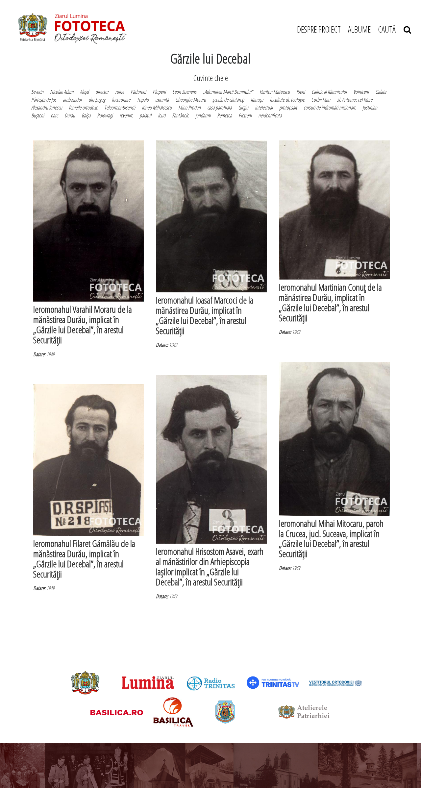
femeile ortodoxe (83, 107)
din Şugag (96, 99)
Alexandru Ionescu (46, 107)
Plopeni (159, 91)
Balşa (86, 115)
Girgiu (243, 107)
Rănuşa (257, 99)
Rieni (300, 91)
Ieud (161, 115)
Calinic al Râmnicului (329, 91)
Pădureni (138, 91)
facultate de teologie (287, 99)
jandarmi (202, 115)
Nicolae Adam (61, 91)
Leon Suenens (184, 91)
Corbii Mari (320, 99)
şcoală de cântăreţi (228, 99)
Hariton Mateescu (275, 91)
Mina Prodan (189, 107)
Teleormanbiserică (119, 107)
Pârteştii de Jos (43, 99)
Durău (69, 115)
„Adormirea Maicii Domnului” (228, 91)
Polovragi (105, 115)
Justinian (369, 107)
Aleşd (84, 91)
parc (54, 115)
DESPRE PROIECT (319, 29)
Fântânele (180, 115)
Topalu (143, 99)
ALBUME (359, 29)
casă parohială (219, 107)
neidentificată (270, 115)
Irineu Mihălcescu (157, 107)
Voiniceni (361, 91)
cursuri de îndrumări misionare (330, 107)
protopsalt (288, 107)
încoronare (121, 99)
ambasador (72, 99)
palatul (145, 115)
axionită (162, 99)
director (102, 91)
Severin (37, 91)
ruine (119, 91)
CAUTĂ (391, 29)
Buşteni (37, 115)
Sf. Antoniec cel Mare (354, 99)
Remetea (224, 115)
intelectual (264, 107)
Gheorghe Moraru (190, 99)
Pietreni (245, 115)
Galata (380, 91)
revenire (126, 115)
